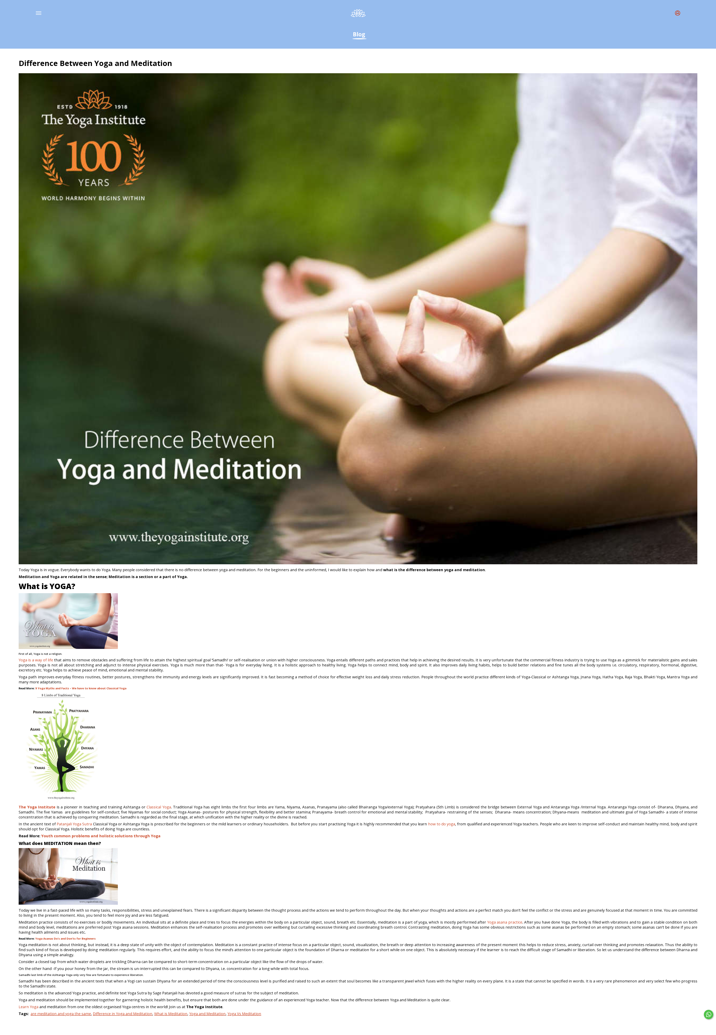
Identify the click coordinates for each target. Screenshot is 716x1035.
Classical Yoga (159, 807)
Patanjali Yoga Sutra (74, 823)
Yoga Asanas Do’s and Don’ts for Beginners (65, 938)
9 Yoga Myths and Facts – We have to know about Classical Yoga (80, 688)
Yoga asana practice (504, 922)
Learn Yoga (28, 1006)
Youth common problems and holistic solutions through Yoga (101, 835)
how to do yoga (441, 823)
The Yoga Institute (37, 807)
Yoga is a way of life (36, 659)
